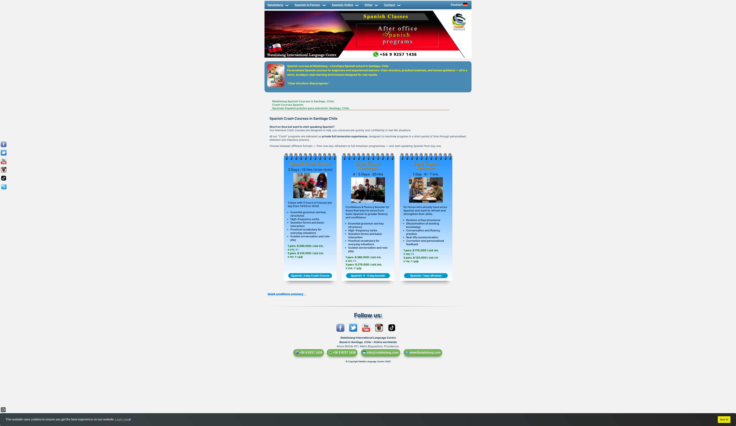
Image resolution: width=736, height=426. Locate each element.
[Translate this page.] (3, 189)
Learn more (123, 419)
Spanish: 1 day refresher (426, 275)
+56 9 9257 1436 (311, 352)
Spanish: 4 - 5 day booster (368, 275)
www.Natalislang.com (425, 352)
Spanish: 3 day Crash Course (310, 275)
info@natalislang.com (382, 352)
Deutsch (457, 5)
